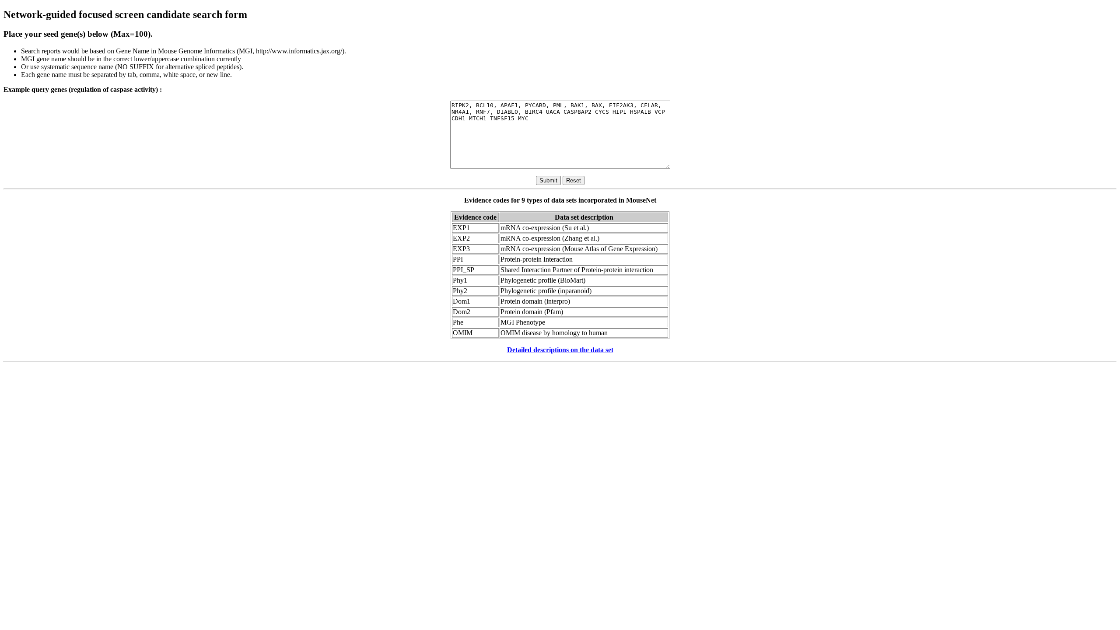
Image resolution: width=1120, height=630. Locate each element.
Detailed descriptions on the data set (560, 350)
